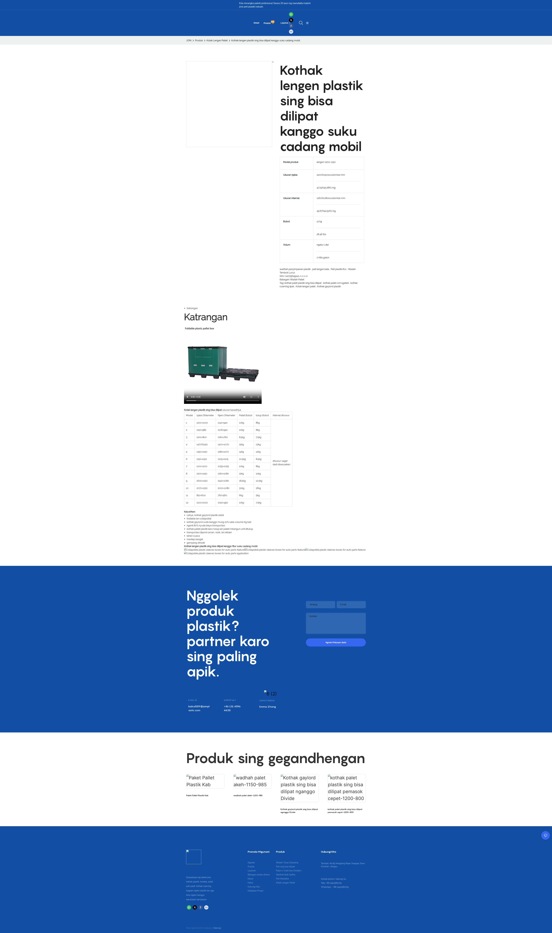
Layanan (252, 870)
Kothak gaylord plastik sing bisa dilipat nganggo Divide (299, 810)
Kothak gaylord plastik (329, 286)
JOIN (188, 40)
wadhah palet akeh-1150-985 (247, 795)
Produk (199, 40)
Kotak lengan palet (306, 286)
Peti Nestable (282, 879)
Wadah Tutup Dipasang (287, 862)
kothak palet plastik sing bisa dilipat (303, 283)
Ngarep (251, 862)
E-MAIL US (192, 700)
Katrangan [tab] (192, 308)
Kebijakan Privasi (255, 891)
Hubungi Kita (254, 887)
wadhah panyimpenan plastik (295, 269)
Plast (278, 870)
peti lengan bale (321, 269)
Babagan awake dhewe (259, 874)
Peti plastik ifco (339, 269)
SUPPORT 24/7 (230, 700)
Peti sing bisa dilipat (285, 866)
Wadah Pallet (297, 279)
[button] (289, 23)
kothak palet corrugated (336, 283)
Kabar (250, 883)
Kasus (250, 879)
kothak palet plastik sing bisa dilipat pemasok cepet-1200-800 (345, 810)
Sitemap (217, 928)
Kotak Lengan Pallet (217, 40)
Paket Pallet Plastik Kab (197, 795)
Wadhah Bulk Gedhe (285, 874)
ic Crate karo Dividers (291, 870)
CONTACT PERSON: (267, 701)
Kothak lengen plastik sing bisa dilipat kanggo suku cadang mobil (265, 40)
